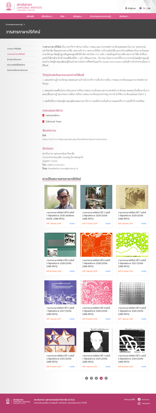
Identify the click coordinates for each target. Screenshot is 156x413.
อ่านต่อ (72, 223)
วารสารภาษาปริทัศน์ (16, 54)
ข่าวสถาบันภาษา (14, 59)
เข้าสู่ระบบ (132, 8)
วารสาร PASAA (14, 48)
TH (144, 8)
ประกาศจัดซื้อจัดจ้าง (16, 64)
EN (149, 8)
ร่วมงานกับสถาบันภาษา (17, 70)
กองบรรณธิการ (52, 115)
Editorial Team (53, 121)
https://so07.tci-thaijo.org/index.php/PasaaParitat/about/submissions (74, 139)
